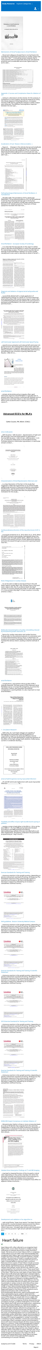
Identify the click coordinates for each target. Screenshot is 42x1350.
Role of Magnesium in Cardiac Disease (13, 581)
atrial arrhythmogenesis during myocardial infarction (18, 779)
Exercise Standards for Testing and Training (15, 872)
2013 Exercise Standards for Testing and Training (17, 1021)
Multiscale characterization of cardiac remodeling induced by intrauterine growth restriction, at (20, 630)
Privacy (31, 1344)
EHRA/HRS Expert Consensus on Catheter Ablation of (18, 1121)
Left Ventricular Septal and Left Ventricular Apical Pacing (19, 342)
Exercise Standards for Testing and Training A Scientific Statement (19, 971)
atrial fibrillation (6, 391)
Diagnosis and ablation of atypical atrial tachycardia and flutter (19, 292)
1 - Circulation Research (9, 730)
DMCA (39, 1344)
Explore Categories (24, 4)
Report (36, 1347)
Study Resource (8, 4)
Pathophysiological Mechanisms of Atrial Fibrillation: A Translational (19, 194)
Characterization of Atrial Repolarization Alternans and (19, 481)
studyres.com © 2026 (8, 1344)
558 (22, 1234)
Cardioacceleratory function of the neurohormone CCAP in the (20, 531)
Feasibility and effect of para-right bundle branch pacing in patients (20, 822)
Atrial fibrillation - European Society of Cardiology (17, 244)
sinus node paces (7, 432)
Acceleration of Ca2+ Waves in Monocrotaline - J (16, 144)
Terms (25, 1344)
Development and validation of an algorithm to (16, 1219)
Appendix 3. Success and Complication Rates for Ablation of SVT (20, 94)
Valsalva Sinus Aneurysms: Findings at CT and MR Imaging (20, 1170)
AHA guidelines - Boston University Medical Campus (18, 921)
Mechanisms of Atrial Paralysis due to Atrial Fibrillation (19, 52)
